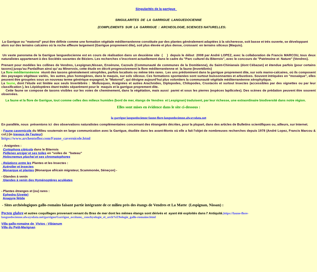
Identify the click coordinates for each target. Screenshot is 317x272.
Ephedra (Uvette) (15, 194)
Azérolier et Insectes (18, 166)
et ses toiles (24, 153)
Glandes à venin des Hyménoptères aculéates (37, 180)
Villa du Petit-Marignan (18, 227)
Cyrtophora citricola (18, 149)
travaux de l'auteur (27, 134)
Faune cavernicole (17, 130)
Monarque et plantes (18, 170)
